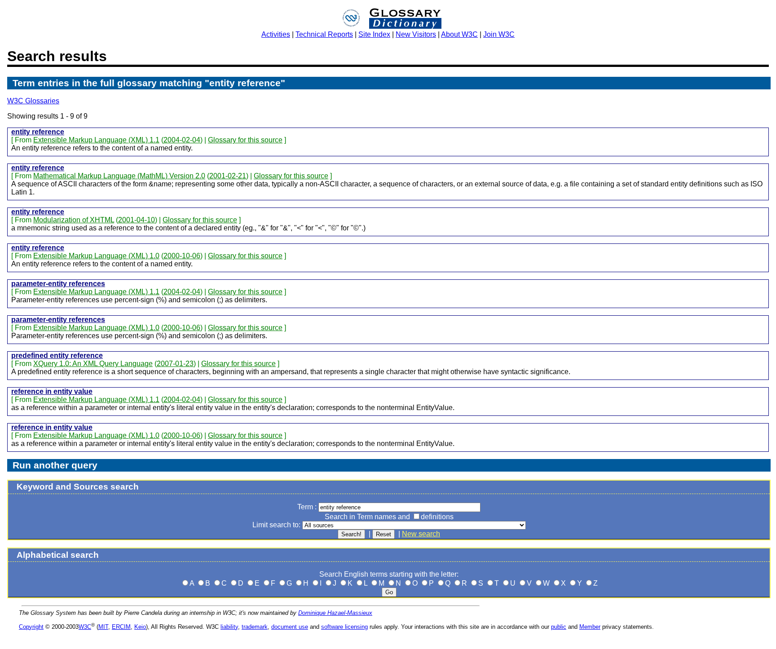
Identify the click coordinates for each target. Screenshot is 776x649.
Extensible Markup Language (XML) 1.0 (96, 256)
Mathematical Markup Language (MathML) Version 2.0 (119, 176)
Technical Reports (324, 34)
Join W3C (499, 34)
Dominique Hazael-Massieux (335, 612)
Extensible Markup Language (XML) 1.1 (96, 140)
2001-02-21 (227, 176)
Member (589, 626)
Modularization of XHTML (73, 220)
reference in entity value (52, 391)
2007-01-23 (175, 363)
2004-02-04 (181, 140)
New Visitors (416, 34)
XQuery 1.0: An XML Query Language (93, 363)
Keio (140, 626)
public (558, 626)
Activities (275, 34)
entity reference (37, 132)
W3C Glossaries (33, 101)
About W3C (459, 34)
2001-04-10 (136, 220)
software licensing (344, 626)
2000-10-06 (181, 256)
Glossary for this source (245, 140)
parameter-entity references (58, 283)
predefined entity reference (57, 355)
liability (229, 626)
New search (421, 534)
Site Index (374, 34)
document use (289, 626)
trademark (255, 626)
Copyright (31, 626)
